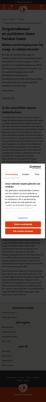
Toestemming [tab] (11, 174)
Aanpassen (23, 218)
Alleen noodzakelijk (23, 224)
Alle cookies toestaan (23, 231)
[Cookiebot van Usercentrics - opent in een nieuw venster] (31, 167)
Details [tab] (25, 174)
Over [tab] (37, 174)
